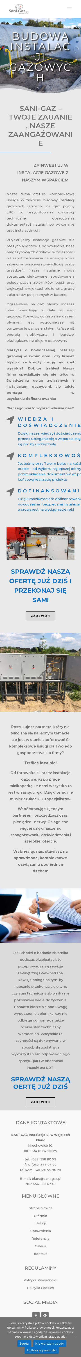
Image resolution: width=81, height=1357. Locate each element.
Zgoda (24, 1343)
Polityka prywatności (42, 1350)
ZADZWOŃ (40, 616)
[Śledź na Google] (45, 1315)
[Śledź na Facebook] (36, 1315)
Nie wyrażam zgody (49, 1343)
